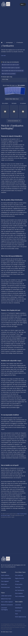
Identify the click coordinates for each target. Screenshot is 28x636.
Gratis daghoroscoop (20, 616)
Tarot (16, 613)
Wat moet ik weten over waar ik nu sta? (10, 64)
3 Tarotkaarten (19, 42)
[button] (14, 110)
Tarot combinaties (19, 596)
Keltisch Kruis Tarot (6, 598)
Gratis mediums (5, 575)
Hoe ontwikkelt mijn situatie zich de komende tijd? (12, 70)
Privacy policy (18, 584)
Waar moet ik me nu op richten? (8, 73)
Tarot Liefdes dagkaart (7, 601)
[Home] (1, 42)
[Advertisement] (14, 538)
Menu (22, 4)
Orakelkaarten (18, 607)
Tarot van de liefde (6, 578)
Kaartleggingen (9, 42)
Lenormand (18, 604)
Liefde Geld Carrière (6, 595)
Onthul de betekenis (13, 120)
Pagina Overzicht (19, 578)
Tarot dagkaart (5, 581)
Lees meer (3, 55)
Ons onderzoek (19, 575)
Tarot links (17, 587)
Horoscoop (18, 610)
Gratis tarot (4, 584)
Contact (17, 581)
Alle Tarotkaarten (19, 590)
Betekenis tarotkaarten (7, 604)
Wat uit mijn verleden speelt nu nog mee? (11, 67)
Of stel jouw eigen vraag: (6, 76)
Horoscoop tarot (5, 587)
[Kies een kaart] (22, 91)
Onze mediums (19, 593)
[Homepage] (5, 4)
